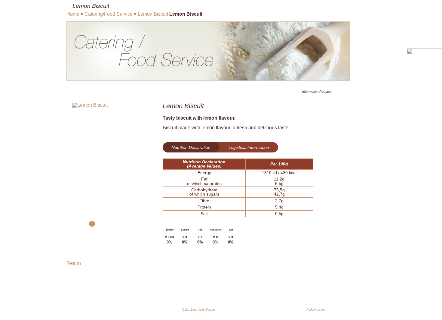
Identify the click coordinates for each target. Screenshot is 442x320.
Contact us (353, 291)
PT (232, 310)
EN (250, 310)
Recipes (290, 291)
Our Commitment (223, 291)
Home (72, 14)
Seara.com (356, 310)
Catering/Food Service (108, 14)
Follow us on (321, 309)
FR (241, 310)
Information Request (317, 91)
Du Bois (189, 291)
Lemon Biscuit (153, 14)
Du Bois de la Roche (119, 299)
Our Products (261, 291)
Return (73, 263)
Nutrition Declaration (191, 147)
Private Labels (320, 291)
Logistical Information (249, 147)
